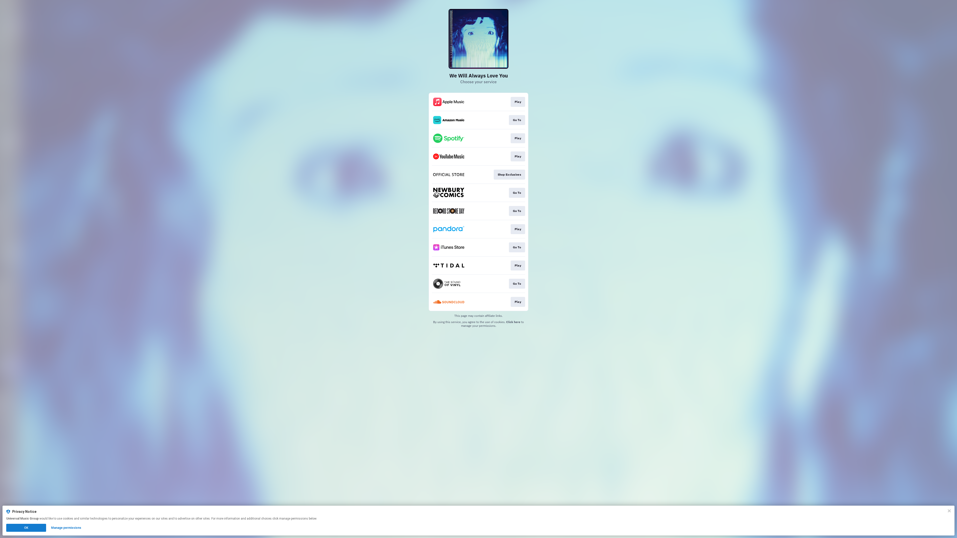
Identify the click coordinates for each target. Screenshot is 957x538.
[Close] (949, 511)
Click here (513, 322)
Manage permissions (66, 528)
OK (26, 528)
